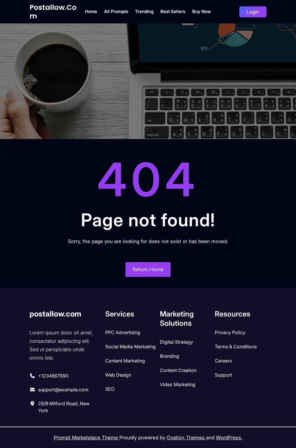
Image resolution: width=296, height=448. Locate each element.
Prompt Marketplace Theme (86, 437)
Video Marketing (177, 384)
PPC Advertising (122, 332)
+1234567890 (53, 376)
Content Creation (178, 370)
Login (253, 12)
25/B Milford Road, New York (64, 407)
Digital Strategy (176, 342)
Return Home (148, 269)
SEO (109, 389)
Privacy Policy (230, 332)
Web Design (118, 375)
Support (223, 375)
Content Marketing (125, 361)
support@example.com (63, 390)
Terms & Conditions (236, 346)
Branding (169, 356)
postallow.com (53, 11)
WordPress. (229, 437)
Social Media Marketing (130, 346)
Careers (223, 361)
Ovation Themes (186, 437)
